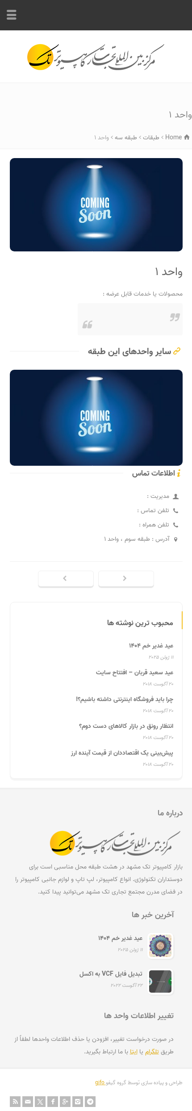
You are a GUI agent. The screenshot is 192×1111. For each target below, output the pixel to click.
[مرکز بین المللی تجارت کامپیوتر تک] (96, 69)
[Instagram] (77, 1101)
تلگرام (152, 1052)
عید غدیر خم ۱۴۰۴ (151, 646)
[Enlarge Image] (89, 160)
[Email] (27, 1101)
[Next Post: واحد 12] (126, 579)
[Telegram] (90, 1101)
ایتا (134, 1052)
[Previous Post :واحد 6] (66, 579)
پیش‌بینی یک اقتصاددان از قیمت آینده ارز (122, 753)
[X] (40, 1101)
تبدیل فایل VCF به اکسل (110, 974)
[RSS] (15, 1101)
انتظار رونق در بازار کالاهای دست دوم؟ (126, 726)
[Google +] (65, 1101)
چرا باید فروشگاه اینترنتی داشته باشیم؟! (124, 699)
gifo (100, 1082)
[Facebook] (52, 1101)
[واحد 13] (96, 453)
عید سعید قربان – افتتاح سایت (134, 673)
